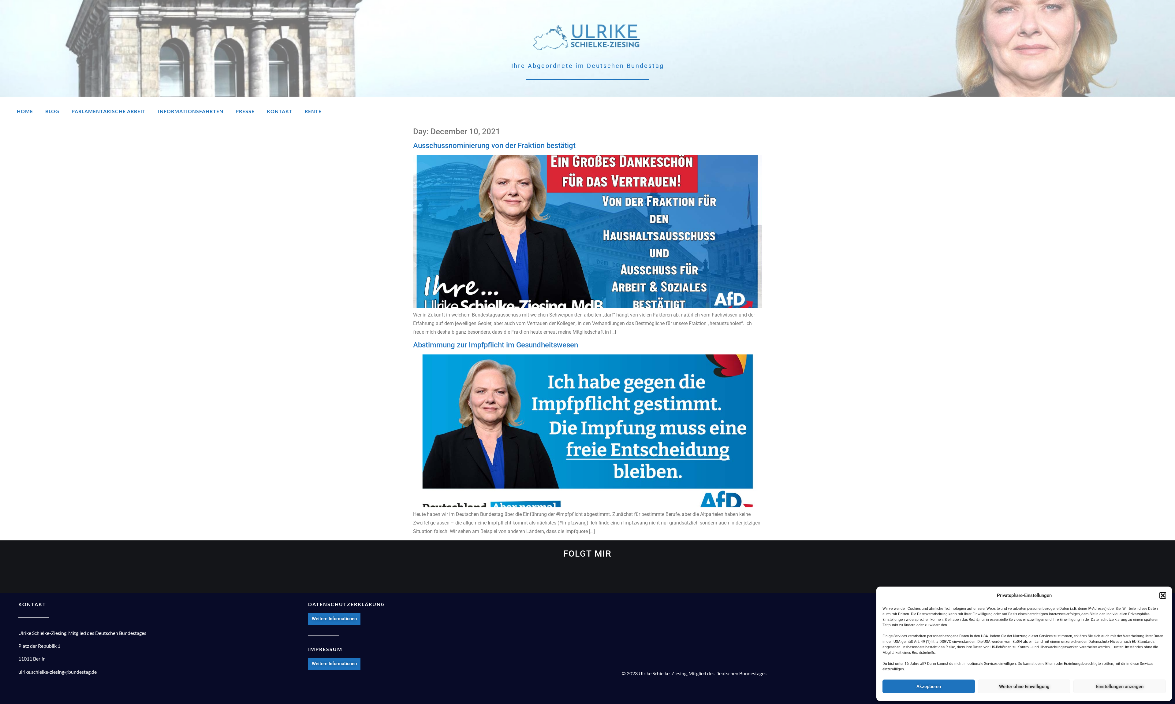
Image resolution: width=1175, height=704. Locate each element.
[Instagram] (1144, 111)
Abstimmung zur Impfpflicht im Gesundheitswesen (495, 345)
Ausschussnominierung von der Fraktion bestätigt (494, 145)
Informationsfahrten (190, 111)
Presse (245, 111)
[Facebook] (1090, 111)
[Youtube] (1117, 111)
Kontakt (280, 111)
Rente (313, 111)
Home (25, 111)
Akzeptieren (928, 686)
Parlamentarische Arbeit (109, 111)
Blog (52, 111)
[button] (1163, 595)
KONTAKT (32, 604)
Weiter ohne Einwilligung (1024, 686)
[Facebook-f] (575, 578)
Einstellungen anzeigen (1119, 686)
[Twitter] (1064, 111)
